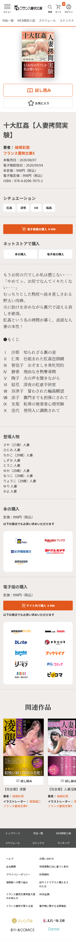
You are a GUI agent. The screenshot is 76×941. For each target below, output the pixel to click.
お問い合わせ (46, 858)
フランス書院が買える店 (19, 905)
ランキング (63, 843)
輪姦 (49, 208)
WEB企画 (44, 894)
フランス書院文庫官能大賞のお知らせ (20, 896)
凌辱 (23, 208)
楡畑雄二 (35, 801)
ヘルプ (9, 858)
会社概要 (11, 866)
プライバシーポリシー (18, 874)
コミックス (67, 20)
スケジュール (47, 20)
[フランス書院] (28, 7)
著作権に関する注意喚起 (52, 905)
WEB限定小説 (26, 20)
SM (36, 208)
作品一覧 (8, 20)
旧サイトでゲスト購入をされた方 (54, 884)
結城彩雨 (22, 147)
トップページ (12, 833)
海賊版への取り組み (17, 882)
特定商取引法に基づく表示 (54, 866)
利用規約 (44, 874)
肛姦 (9, 208)
